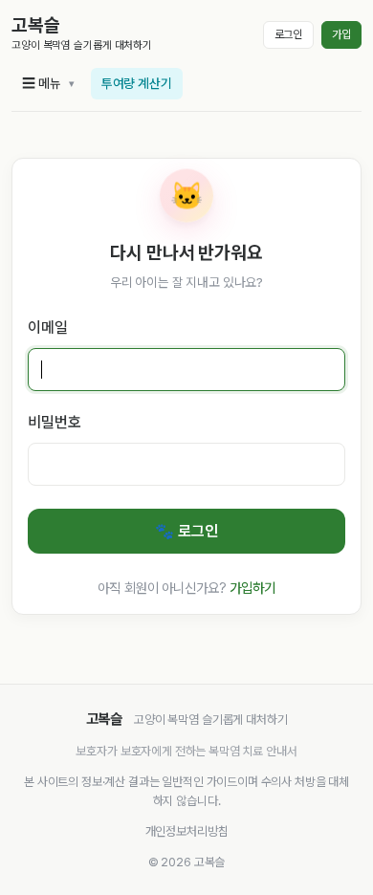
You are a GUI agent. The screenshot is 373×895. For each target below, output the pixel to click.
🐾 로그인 (186, 531)
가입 (341, 34)
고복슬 (35, 25)
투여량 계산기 (136, 83)
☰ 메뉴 (41, 83)
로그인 (288, 34)
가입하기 (252, 587)
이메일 (48, 327)
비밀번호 (54, 422)
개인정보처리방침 (187, 831)
